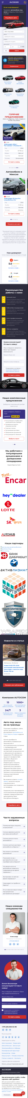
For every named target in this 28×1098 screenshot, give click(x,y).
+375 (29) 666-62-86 (9, 1027)
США (18, 465)
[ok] (12, 1037)
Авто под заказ (7, 1043)
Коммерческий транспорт (10, 1050)
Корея (10, 465)
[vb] (14, 944)
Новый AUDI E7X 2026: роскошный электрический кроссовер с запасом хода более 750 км (14, 668)
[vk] (6, 1037)
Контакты (17, 1058)
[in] (9, 1037)
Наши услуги (6, 1055)
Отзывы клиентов (17, 1055)
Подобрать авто (11, 18)
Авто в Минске (7, 1045)
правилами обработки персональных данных (10, 1012)
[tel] (25, 2)
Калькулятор (6, 1053)
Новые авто (17, 1043)
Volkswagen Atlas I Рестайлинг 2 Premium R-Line (13, 144)
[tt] (15, 1037)
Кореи (15, 734)
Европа (14, 465)
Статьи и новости (7, 1058)
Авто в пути (16, 1045)
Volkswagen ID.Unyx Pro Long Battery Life (12, 199)
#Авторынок (7, 663)
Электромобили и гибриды (11, 1048)
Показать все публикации (14, 685)
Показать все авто (14, 224)
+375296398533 (14, 941)
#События (15, 663)
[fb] (3, 1037)
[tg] (17, 944)
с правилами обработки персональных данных (13, 370)
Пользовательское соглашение (11, 1074)
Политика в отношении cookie (11, 1072)
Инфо (13, 1053)
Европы (10, 734)
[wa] (10, 944)
